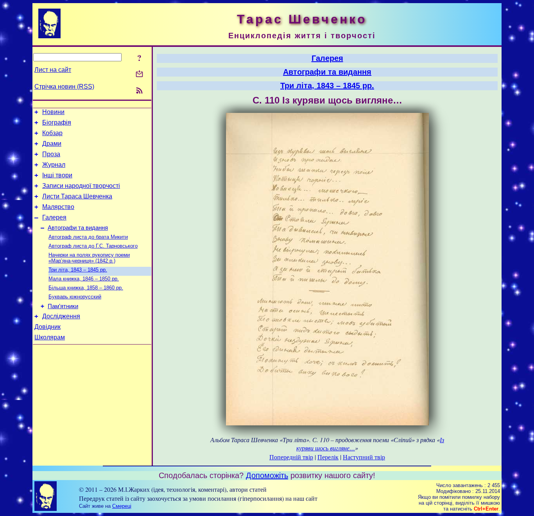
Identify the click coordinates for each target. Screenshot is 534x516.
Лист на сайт (52, 69)
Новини (53, 112)
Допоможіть (267, 475)
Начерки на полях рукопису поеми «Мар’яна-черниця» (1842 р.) (89, 258)
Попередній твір (291, 457)
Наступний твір (364, 457)
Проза (51, 154)
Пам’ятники (63, 306)
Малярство (58, 207)
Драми (51, 143)
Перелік (328, 457)
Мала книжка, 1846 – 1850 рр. (83, 279)
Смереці (121, 506)
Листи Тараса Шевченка (77, 196)
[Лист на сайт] (139, 74)
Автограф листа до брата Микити (88, 237)
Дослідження (61, 316)
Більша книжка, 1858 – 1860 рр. (85, 288)
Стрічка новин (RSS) (64, 86)
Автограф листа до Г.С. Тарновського (93, 246)
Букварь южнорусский (74, 297)
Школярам (49, 337)
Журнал (53, 164)
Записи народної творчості (81, 185)
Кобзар (52, 133)
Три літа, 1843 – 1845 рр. (77, 270)
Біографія (56, 122)
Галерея (54, 217)
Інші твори (57, 175)
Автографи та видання (78, 228)
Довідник (47, 326)
